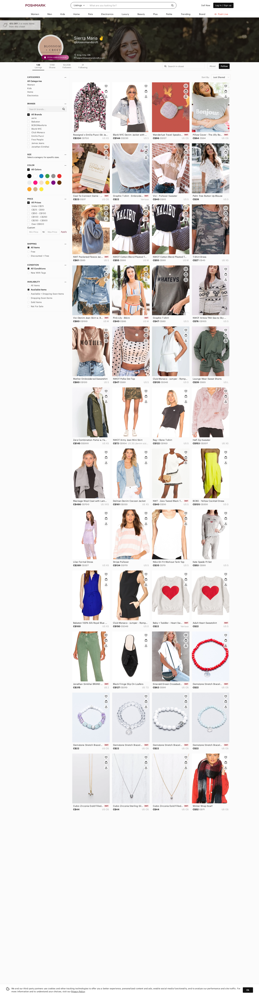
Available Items (38, 289)
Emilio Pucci (37, 136)
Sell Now (205, 5)
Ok (247, 990)
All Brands (36, 114)
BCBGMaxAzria (39, 125)
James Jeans (37, 143)
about (213, 66)
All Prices (36, 202)
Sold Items (36, 302)
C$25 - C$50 (38, 209)
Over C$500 (37, 224)
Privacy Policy (78, 991)
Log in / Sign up (223, 5)
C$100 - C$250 (39, 217)
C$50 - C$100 (38, 213)
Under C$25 (37, 206)
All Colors (36, 169)
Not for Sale (37, 306)
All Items (35, 247)
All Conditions (38, 268)
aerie (34, 118)
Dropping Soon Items (41, 298)
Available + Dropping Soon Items (47, 293)
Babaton (35, 121)
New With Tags (38, 272)
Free (33, 251)
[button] (79, 5)
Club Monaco (38, 132)
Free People (37, 139)
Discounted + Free (40, 256)
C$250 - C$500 (39, 220)
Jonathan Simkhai (40, 146)
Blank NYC (36, 128)
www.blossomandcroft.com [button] (91, 58)
